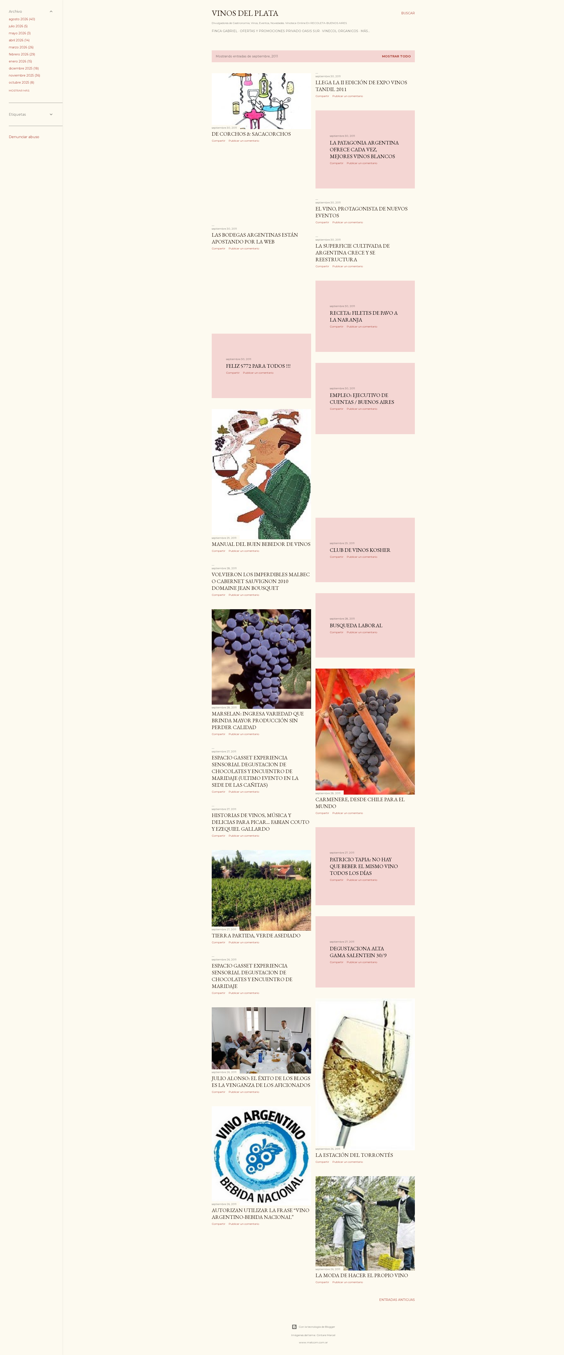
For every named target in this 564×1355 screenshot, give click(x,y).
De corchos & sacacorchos (251, 133)
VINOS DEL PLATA (245, 13)
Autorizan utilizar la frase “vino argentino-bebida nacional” (260, 1213)
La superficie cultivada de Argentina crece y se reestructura (352, 252)
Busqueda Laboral (356, 625)
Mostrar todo (396, 56)
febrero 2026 (21, 54)
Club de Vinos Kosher (360, 550)
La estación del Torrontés (354, 1155)
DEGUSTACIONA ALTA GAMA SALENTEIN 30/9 (358, 952)
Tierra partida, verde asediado (256, 935)
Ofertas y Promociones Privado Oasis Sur (280, 31)
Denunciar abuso (24, 137)
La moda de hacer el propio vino (361, 1275)
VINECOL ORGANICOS (340, 31)
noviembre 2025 (24, 75)
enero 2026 (20, 61)
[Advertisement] (261, 184)
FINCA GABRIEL (224, 31)
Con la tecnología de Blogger (317, 1326)
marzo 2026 (21, 47)
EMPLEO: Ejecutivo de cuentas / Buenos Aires (362, 398)
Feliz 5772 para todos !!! (258, 365)
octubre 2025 (21, 82)
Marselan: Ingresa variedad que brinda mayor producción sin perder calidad (258, 720)
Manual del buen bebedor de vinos (261, 544)
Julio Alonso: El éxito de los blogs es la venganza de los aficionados (261, 1081)
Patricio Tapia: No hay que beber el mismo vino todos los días (364, 866)
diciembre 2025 (23, 68)
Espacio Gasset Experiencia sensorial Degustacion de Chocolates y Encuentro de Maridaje (252, 975)
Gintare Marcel (326, 1335)
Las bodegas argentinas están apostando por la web (255, 238)
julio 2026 (18, 26)
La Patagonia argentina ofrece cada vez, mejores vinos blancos (364, 149)
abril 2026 (19, 40)
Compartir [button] (218, 140)
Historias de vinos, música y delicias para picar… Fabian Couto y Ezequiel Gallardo (260, 822)
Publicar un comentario (244, 140)
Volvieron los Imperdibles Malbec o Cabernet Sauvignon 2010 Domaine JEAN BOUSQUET (261, 581)
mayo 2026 (19, 33)
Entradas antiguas (397, 1300)
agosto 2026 (21, 19)
